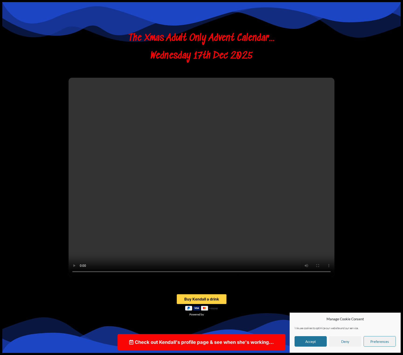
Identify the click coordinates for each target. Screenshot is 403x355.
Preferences (379, 341)
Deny (345, 341)
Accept (310, 341)
